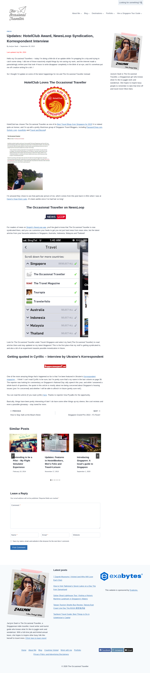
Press (9, 31)
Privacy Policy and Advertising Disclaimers (51, 654)
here (45, 395)
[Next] (97, 456)
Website (76, 535)
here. (131, 89)
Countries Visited (51, 650)
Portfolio (77, 650)
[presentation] (23, 443)
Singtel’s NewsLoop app (36, 227)
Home (23, 650)
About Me (32, 650)
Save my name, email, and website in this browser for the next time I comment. (41, 541)
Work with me (66, 650)
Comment (16, 505)
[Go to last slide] (13, 456)
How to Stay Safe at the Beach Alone (25, 413)
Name (14, 535)
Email (45, 535)
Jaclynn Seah (13, 46)
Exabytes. (134, 590)
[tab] (50, 480)
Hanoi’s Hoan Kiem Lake (17, 199)
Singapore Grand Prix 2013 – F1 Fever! (84, 413)
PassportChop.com (94, 127)
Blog (40, 650)
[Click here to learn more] (35, 638)
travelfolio (22, 130)
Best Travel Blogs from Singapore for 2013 (74, 124)
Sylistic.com (12, 130)
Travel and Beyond (37, 130)
